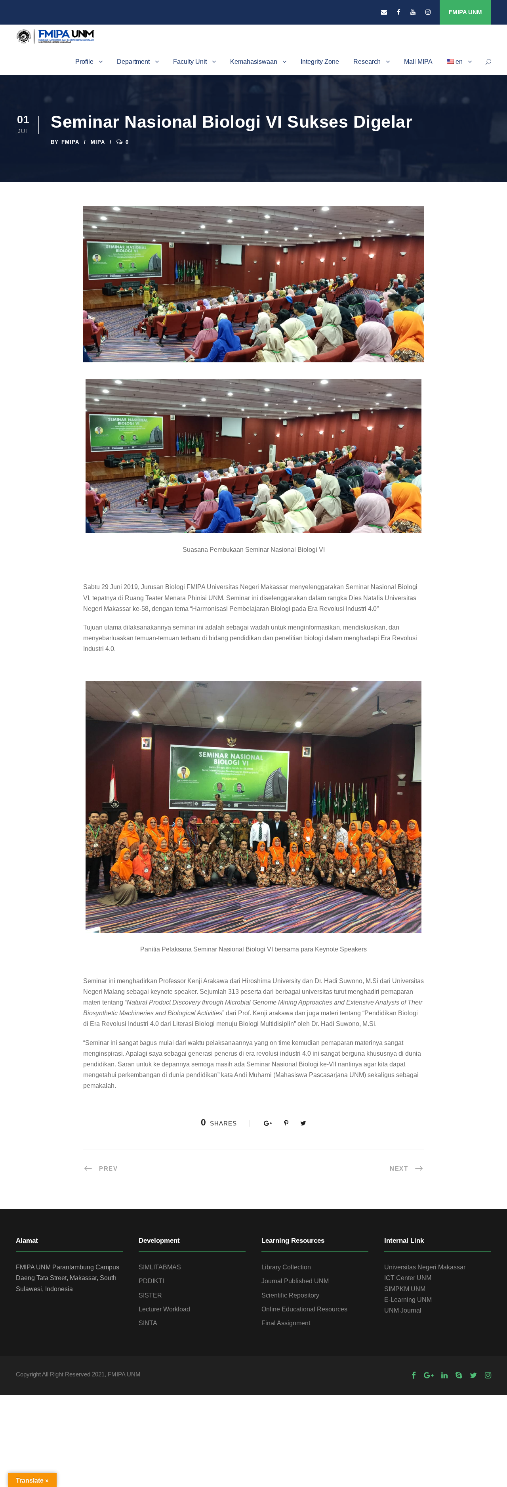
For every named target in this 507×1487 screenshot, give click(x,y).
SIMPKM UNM (404, 1289)
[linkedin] (444, 1375)
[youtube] (413, 12)
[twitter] (473, 1375)
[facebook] (398, 12)
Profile (84, 61)
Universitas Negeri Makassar (424, 1267)
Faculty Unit (190, 61)
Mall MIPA (418, 61)
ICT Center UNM (407, 1278)
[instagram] (428, 12)
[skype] (459, 1375)
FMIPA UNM (465, 12)
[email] (384, 12)
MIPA (98, 142)
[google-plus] (428, 1375)
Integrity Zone (320, 61)
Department (133, 61)
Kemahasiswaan (253, 61)
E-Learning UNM (408, 1299)
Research (367, 61)
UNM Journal (402, 1310)
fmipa (70, 142)
